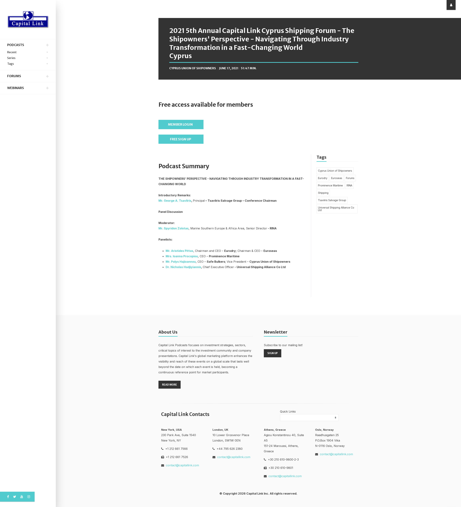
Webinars (15, 88)
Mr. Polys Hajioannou (181, 261)
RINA (349, 185)
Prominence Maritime (330, 185)
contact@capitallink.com (182, 465)
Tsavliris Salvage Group (332, 200)
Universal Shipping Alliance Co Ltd (336, 209)
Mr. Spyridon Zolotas (173, 228)
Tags (10, 63)
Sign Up (272, 353)
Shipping (323, 192)
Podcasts (15, 45)
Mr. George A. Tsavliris (174, 200)
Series (11, 57)
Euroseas (336, 178)
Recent (12, 52)
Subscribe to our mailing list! (283, 345)
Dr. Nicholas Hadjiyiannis (183, 267)
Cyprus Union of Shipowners (192, 68)
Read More (169, 384)
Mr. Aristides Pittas (179, 251)
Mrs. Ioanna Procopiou (182, 256)
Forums (14, 76)
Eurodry (322, 178)
